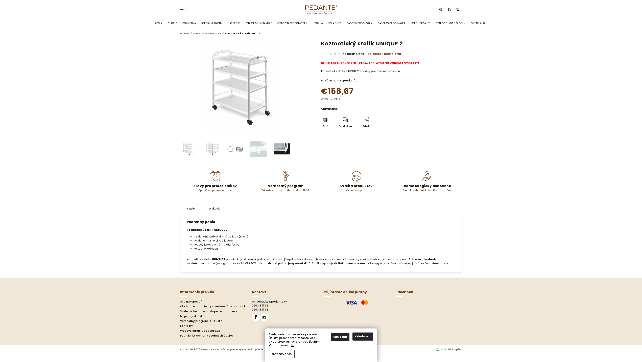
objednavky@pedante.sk (269, 302)
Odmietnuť (363, 336)
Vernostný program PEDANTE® (201, 321)
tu (292, 345)
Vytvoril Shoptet (451, 349)
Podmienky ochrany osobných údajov (207, 336)
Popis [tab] (191, 208)
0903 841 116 (260, 306)
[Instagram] (264, 317)
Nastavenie (282, 354)
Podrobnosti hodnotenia (383, 54)
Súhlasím (340, 337)
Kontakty (186, 326)
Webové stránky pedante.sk (200, 331)
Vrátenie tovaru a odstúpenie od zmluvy (208, 311)
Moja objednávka (192, 316)
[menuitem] (158, 23)
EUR (182, 9)
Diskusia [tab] (215, 208)
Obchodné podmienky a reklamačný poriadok (213, 306)
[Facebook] (256, 317)
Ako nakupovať (191, 302)
